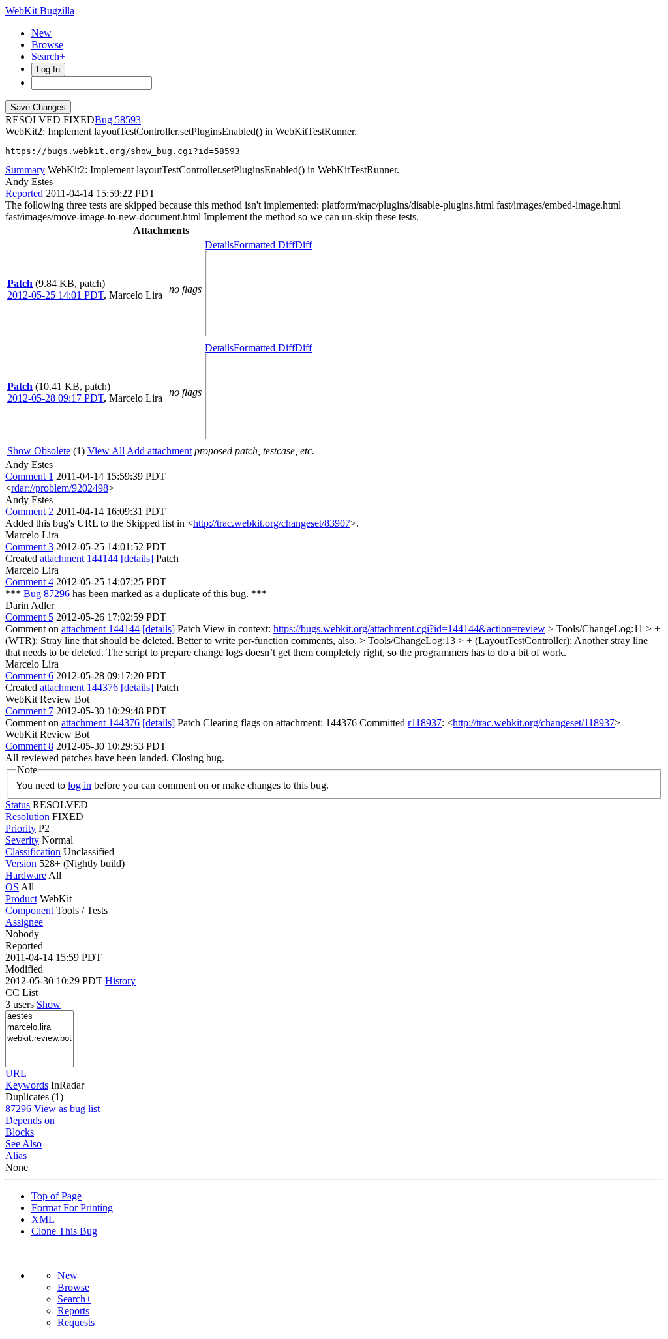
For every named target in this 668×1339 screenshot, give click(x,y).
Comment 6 (29, 675)
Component (29, 910)
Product (21, 898)
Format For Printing (72, 1207)
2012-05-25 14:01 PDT (55, 295)
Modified (24, 969)
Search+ (48, 56)
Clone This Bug (64, 1231)
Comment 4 (29, 581)
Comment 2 (29, 511)
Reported (24, 193)
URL (16, 1073)
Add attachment (159, 450)
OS (12, 886)
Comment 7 (29, 710)
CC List (21, 992)
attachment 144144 (79, 558)
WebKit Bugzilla (39, 10)
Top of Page (56, 1195)
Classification (33, 851)
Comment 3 (29, 546)
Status (17, 804)
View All (106, 450)
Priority (20, 828)
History (120, 980)
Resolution (27, 816)
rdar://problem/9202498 (59, 487)
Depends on (30, 1120)
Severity (22, 840)
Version (21, 863)
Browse (47, 44)
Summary (25, 169)
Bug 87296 (46, 593)
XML (43, 1219)
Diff (303, 244)
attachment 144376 (79, 687)
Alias (16, 1155)
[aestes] (39, 1016)
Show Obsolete (38, 450)
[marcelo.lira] (39, 1027)
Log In (48, 69)
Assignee (24, 922)
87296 (18, 1108)
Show (49, 1004)
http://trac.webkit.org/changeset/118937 (534, 722)
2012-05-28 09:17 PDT (55, 398)
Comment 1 (29, 476)
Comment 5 (29, 617)
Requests (76, 1322)
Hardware (25, 875)
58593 (128, 119)
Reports (73, 1310)
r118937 (425, 722)
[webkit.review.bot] (39, 1038)
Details (219, 244)
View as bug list (67, 1108)
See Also (23, 1143)
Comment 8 (29, 746)
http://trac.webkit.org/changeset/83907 (271, 523)
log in (79, 785)
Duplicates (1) (34, 1096)
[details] (137, 558)
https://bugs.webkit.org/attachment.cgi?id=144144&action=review (409, 628)
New (41, 32)
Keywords (26, 1085)
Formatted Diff (264, 244)
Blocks (19, 1132)
